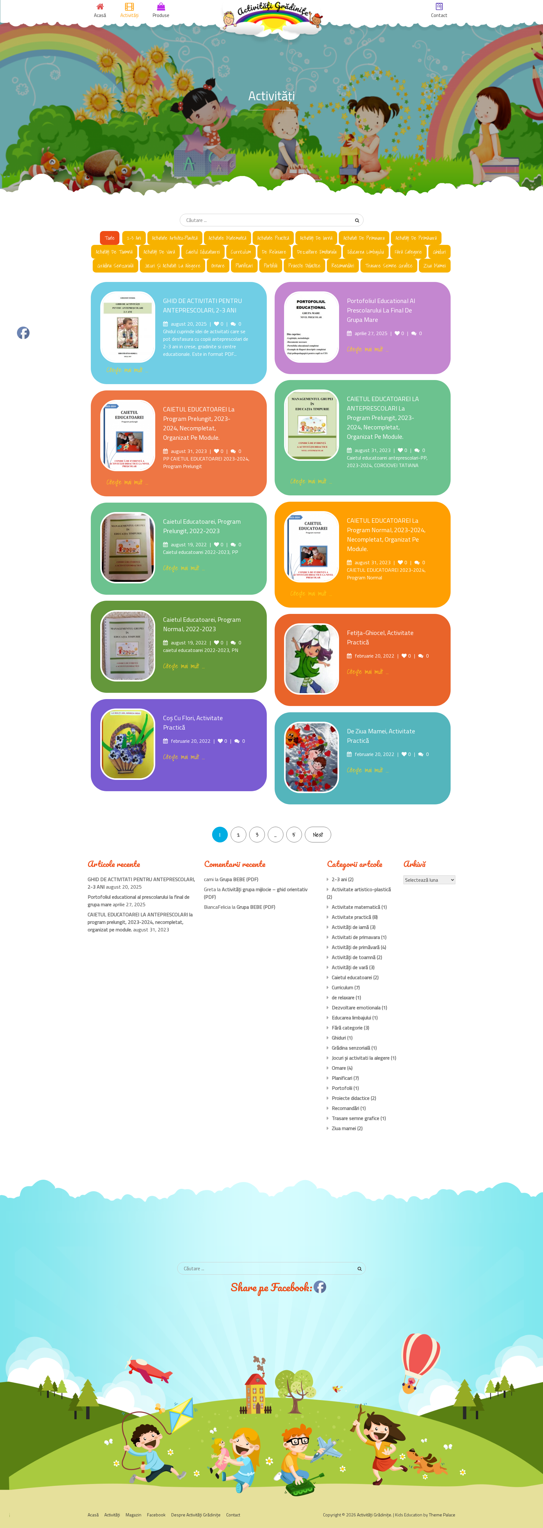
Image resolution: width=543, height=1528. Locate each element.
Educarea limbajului (366, 252)
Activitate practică (273, 238)
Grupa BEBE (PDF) (239, 879)
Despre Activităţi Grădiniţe (196, 1514)
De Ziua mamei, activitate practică (381, 735)
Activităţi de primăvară (416, 238)
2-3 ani (134, 238)
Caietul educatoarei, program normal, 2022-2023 (202, 624)
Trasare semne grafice (389, 266)
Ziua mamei (435, 266)
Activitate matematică (227, 238)
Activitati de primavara (364, 238)
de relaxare (274, 252)
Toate (110, 238)
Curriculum (241, 252)
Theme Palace (442, 1514)
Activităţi (112, 1514)
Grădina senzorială (115, 266)
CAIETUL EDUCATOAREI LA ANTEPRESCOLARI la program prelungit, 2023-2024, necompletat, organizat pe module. (383, 417)
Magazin (133, 1514)
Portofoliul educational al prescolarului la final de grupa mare (381, 310)
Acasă (93, 1514)
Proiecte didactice (304, 266)
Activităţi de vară (159, 252)
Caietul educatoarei (203, 252)
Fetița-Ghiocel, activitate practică (380, 637)
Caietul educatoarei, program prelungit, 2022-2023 (202, 526)
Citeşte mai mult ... (127, 370)
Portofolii (270, 266)
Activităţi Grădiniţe (374, 1514)
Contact (233, 1514)
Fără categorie (408, 252)
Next (318, 834)
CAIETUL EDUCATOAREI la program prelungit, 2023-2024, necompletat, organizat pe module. (199, 423)
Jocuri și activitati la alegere (172, 266)
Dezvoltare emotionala (317, 252)
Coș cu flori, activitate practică (193, 722)
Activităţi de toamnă (114, 252)
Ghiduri (439, 252)
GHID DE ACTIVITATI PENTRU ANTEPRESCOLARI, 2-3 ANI (202, 305)
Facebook (156, 1514)
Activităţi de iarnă (316, 238)
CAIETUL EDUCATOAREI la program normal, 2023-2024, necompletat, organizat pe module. (386, 535)
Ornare (218, 266)
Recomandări (343, 266)
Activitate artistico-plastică (175, 238)
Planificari (244, 266)
